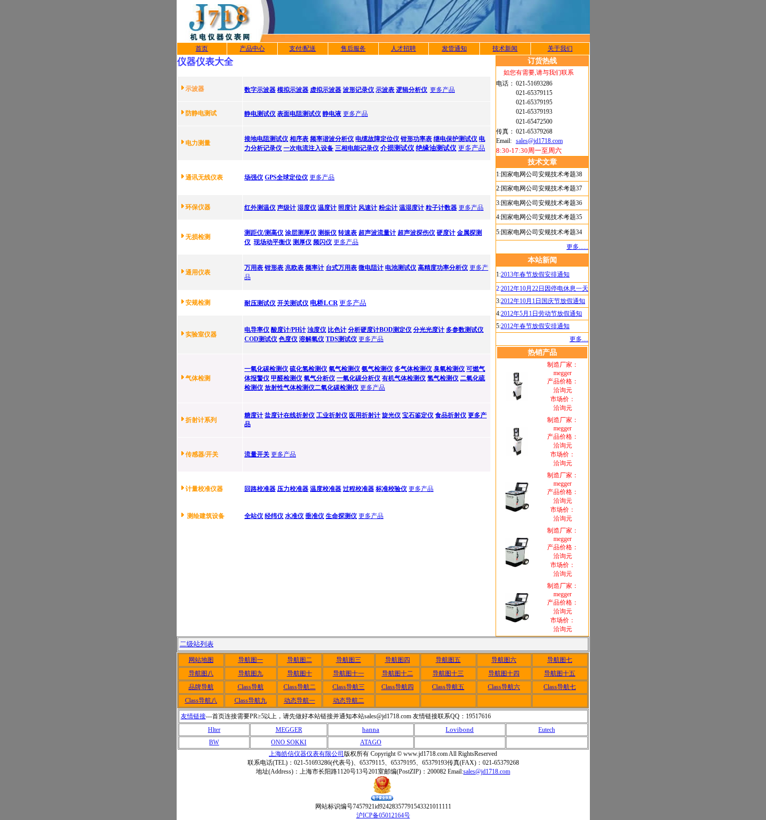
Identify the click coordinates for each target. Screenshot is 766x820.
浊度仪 (316, 329)
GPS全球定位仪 (286, 177)
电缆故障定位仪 (377, 138)
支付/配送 (302, 48)
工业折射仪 (332, 415)
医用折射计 (364, 415)
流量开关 (256, 454)
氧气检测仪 (344, 368)
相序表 (299, 138)
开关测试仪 (292, 303)
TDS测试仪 (341, 339)
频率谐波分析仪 (332, 138)
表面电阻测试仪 (299, 113)
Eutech (546, 729)
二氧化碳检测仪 (337, 387)
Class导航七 (559, 687)
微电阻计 (371, 267)
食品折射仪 (450, 415)
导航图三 (348, 660)
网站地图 (201, 660)
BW (214, 742)
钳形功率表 (416, 138)
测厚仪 (302, 242)
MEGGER (289, 729)
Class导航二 (299, 687)
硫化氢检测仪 (308, 368)
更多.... (579, 339)
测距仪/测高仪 (263, 232)
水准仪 (294, 516)
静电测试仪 (260, 113)
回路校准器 (260, 488)
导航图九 (250, 673)
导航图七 (559, 660)
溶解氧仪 (311, 339)
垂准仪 (314, 516)
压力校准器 (292, 488)
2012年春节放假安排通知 (535, 326)
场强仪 (253, 177)
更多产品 (442, 89)
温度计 (327, 207)
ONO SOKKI (288, 742)
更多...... (577, 246)
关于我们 (560, 48)
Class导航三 (348, 687)
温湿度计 (411, 207)
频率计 (314, 267)
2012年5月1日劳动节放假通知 (541, 313)
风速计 (368, 207)
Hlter (214, 729)
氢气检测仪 (443, 378)
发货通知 (454, 48)
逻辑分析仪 (411, 89)
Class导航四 (397, 687)
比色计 (337, 329)
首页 (201, 48)
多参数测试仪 (465, 329)
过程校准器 (358, 488)
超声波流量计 (377, 232)
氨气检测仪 (377, 368)
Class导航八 (201, 700)
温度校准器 (325, 488)
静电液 (332, 113)
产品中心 (252, 48)
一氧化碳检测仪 (266, 368)
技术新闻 (504, 48)
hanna (370, 729)
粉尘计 (388, 207)
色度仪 (288, 339)
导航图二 (299, 660)
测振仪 (327, 232)
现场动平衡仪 (272, 242)
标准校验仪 (391, 488)
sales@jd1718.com (539, 140)
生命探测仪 (341, 516)
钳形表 (274, 267)
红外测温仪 (260, 207)
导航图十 (299, 673)
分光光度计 (428, 329)
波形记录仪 (358, 89)
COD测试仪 (260, 339)
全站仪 (253, 516)
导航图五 (448, 660)
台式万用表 (341, 267)
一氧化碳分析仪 (358, 378)
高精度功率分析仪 (443, 267)
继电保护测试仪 (455, 138)
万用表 (253, 267)
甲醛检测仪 (286, 378)
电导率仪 (256, 329)
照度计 (347, 207)
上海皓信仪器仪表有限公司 (306, 753)
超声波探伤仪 (416, 232)
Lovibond (460, 729)
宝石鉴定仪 (418, 415)
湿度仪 (307, 207)
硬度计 (446, 232)
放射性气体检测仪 (290, 387)
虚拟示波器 (325, 89)
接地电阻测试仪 (266, 138)
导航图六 (503, 660)
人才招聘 (403, 48)
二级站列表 (197, 644)
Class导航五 (448, 687)
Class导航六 (504, 687)
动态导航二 (348, 700)
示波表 (385, 89)
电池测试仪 (400, 267)
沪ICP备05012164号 (383, 815)
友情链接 (193, 716)
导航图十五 (559, 673)
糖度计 (253, 415)
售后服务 (353, 48)
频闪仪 (322, 242)
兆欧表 (294, 267)
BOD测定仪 (395, 329)
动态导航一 (299, 700)
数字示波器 (260, 89)
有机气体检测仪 (404, 378)
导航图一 (250, 660)
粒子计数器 (441, 207)
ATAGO (370, 742)
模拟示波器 (292, 89)
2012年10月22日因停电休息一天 (544, 288)
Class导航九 (250, 700)
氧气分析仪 (319, 378)
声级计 (286, 207)
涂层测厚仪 (300, 232)
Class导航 (251, 687)
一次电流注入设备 (308, 148)
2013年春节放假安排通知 (535, 274)
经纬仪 (274, 516)
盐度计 (274, 415)
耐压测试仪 (260, 303)
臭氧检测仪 (449, 368)
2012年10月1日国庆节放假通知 (543, 301)
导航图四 (397, 660)
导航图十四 (504, 673)
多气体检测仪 (413, 368)
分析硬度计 (363, 329)
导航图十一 (348, 673)
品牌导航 (201, 687)
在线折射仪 (299, 415)
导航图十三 (448, 673)
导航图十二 (397, 673)
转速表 (347, 232)
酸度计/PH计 (288, 329)
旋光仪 (391, 415)
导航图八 (201, 673)
